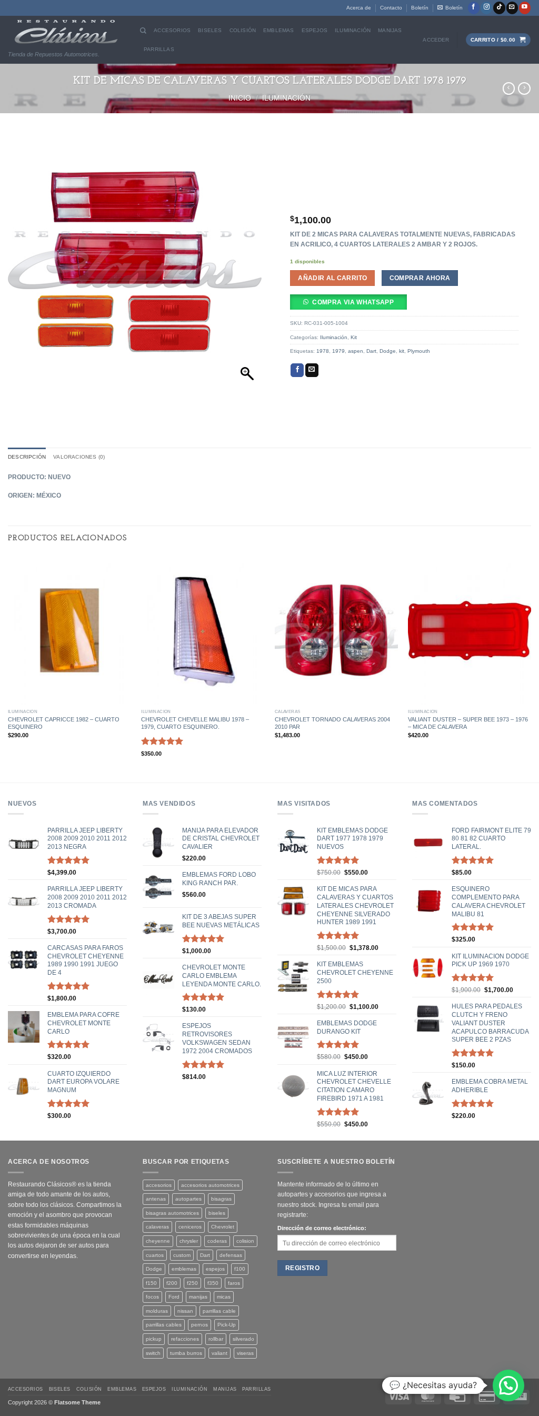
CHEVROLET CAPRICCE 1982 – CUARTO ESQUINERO (63, 723)
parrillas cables (164, 1325)
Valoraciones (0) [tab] (79, 457)
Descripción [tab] (27, 457)
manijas (198, 1297)
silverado (243, 1339)
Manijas (390, 30)
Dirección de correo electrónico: (321, 1228)
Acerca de (358, 8)
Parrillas (159, 49)
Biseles (210, 30)
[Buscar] (143, 30)
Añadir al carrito (332, 277)
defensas (230, 1255)
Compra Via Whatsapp (353, 302)
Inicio (239, 98)
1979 (338, 351)
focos (152, 1297)
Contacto (391, 8)
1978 (322, 351)
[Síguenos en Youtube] (525, 8)
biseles (216, 1213)
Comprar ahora (420, 277)
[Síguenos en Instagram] (486, 8)
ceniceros (190, 1227)
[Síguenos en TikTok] (499, 8)
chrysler (188, 1241)
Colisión (242, 30)
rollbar (215, 1339)
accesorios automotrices (210, 1185)
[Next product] (509, 88)
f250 (192, 1283)
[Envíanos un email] (512, 8)
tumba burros (186, 1353)
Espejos (314, 30)
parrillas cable (219, 1311)
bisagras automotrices (172, 1213)
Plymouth (418, 351)
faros (234, 1283)
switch (153, 1353)
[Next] (530, 667)
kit (401, 351)
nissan (185, 1311)
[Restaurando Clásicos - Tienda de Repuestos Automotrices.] (66, 32)
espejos (215, 1269)
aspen (355, 351)
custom (182, 1255)
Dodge (388, 351)
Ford (173, 1297)
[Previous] (8, 667)
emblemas (184, 1269)
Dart (371, 351)
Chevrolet (222, 1227)
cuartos (155, 1255)
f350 (212, 1283)
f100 (239, 1269)
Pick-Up (226, 1325)
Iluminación (353, 30)
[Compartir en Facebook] (297, 370)
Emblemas (278, 30)
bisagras (221, 1199)
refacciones (185, 1339)
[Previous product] (524, 88)
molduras (157, 1311)
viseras (245, 1353)
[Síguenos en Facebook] (474, 8)
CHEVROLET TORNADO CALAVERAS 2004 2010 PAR (332, 723)
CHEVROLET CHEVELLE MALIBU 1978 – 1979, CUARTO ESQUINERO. (195, 723)
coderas (217, 1241)
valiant (219, 1353)
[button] (450, 8)
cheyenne (158, 1241)
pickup (154, 1339)
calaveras (157, 1227)
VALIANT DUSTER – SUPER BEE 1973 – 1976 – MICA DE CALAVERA (468, 723)
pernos (199, 1325)
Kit (354, 337)
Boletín (419, 8)
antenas (156, 1199)
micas (224, 1297)
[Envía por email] (311, 370)
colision (245, 1241)
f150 (151, 1283)
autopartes (188, 1199)
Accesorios (172, 30)
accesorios (159, 1185)
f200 (171, 1283)
